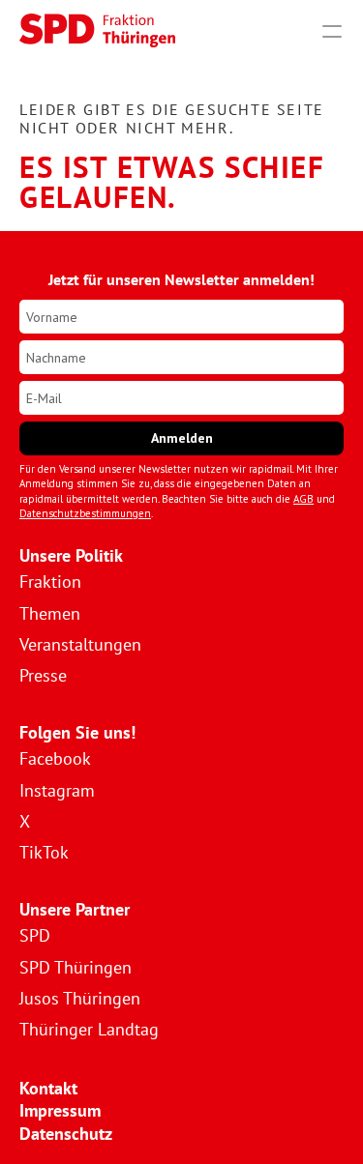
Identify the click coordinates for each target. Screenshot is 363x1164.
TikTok (44, 852)
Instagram (57, 790)
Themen (49, 613)
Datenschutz (65, 1133)
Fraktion (50, 581)
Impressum (60, 1110)
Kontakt (48, 1088)
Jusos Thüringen (79, 998)
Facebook (55, 758)
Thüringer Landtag (89, 1029)
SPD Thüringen (75, 967)
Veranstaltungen (80, 644)
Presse (43, 675)
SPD (34, 935)
